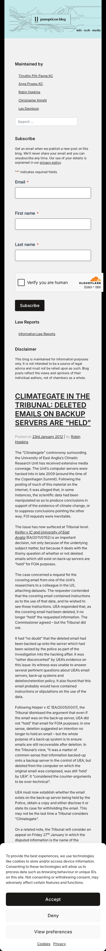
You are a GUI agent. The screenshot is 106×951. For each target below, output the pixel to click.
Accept (53, 899)
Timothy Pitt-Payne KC (36, 76)
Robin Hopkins (29, 92)
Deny (53, 915)
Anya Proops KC (31, 84)
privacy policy (50, 163)
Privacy (59, 944)
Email (22, 181)
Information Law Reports (37, 334)
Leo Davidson (29, 109)
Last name (27, 244)
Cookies (43, 944)
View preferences (53, 931)
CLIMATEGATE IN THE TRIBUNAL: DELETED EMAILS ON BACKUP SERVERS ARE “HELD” (53, 409)
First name (27, 213)
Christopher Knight (33, 100)
